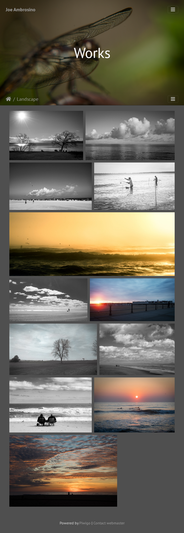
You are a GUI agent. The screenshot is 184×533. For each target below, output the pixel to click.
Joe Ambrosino (20, 9)
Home (8, 99)
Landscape (27, 99)
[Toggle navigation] (173, 9)
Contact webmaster (109, 523)
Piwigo (85, 523)
